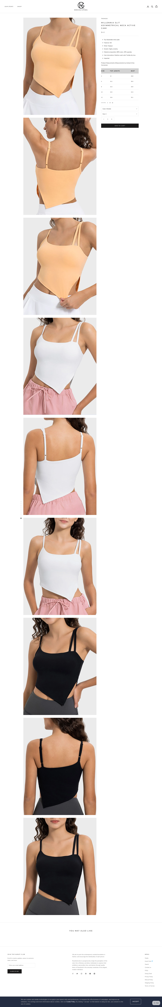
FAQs (146, 970)
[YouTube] (90, 974)
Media (146, 958)
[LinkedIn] (94, 974)
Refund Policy (149, 980)
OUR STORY (9, 6)
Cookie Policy (70, 1002)
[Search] (152, 6)
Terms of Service (149, 986)
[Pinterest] (112, 102)
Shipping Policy (149, 983)
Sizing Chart (148, 973)
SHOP (19, 6)
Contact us (148, 967)
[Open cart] (156, 6)
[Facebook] (107, 102)
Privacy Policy (149, 977)
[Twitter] (110, 102)
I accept (135, 1001)
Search (147, 964)
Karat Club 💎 (149, 961)
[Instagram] (81, 974)
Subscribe (14, 971)
